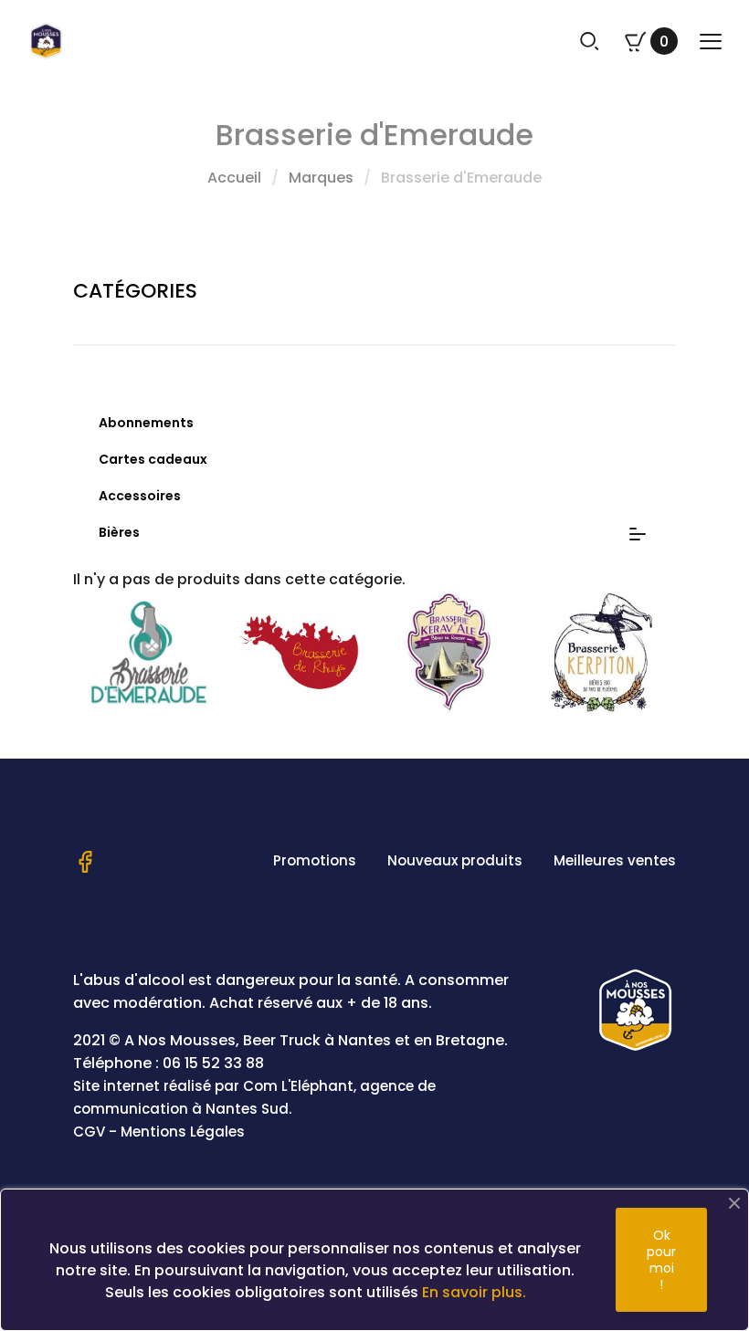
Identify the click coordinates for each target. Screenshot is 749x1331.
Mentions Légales (183, 1131)
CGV (89, 1131)
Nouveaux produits (454, 860)
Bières (119, 532)
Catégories (135, 291)
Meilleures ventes (615, 860)
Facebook (85, 862)
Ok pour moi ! (661, 1260)
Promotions (314, 860)
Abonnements (146, 423)
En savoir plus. (474, 1292)
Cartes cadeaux (153, 459)
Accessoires (140, 496)
